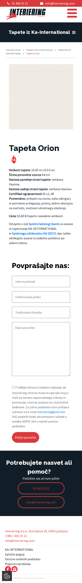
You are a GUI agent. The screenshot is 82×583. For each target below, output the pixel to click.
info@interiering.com (20, 541)
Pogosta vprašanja (17, 564)
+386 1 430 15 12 (16, 536)
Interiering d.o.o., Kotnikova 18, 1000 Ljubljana (36, 531)
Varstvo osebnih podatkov (22, 559)
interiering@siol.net (51, 412)
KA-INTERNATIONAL (19, 550)
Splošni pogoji (14, 554)
